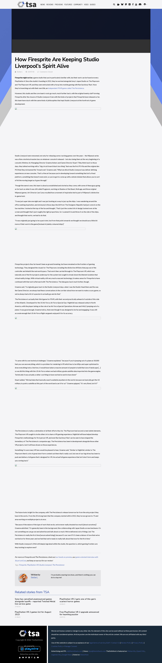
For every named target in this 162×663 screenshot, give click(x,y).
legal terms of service (97, 643)
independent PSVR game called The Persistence (66, 88)
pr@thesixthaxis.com (74, 651)
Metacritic (132, 651)
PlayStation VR (32, 565)
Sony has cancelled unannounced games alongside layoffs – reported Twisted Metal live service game (35, 601)
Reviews (49, 4)
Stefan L (20, 72)
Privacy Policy (138, 643)
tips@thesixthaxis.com (97, 651)
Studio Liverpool (45, 565)
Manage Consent (70, 646)
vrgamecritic (56, 655)
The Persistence (58, 565)
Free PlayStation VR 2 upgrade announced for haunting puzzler (79, 613)
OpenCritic (140, 651)
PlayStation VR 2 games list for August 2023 (33, 613)
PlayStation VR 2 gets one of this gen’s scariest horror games (78, 600)
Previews (59, 4)
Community (78, 4)
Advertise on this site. (29, 654)
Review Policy (126, 643)
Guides (92, 4)
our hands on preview (64, 557)
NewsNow (84, 655)
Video (86, 4)
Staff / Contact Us (113, 643)
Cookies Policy (57, 646)
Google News (67, 655)
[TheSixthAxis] (27, 7)
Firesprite (22, 565)
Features (68, 4)
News (42, 4)
